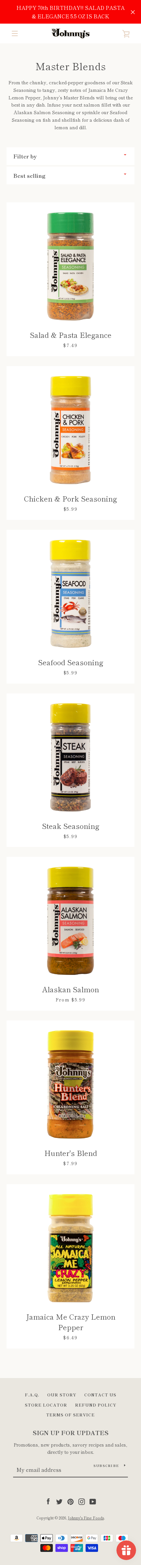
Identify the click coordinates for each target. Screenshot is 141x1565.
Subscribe (106, 1465)
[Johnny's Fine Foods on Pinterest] (70, 1500)
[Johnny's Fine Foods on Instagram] (81, 1500)
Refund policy (95, 1405)
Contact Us (100, 1394)
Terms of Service (70, 1414)
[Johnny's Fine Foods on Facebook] (48, 1500)
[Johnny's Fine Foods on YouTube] (93, 1500)
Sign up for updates (71, 1432)
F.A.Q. (32, 1394)
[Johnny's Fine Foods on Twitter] (59, 1500)
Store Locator (46, 1405)
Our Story (61, 1394)
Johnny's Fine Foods (86, 1517)
